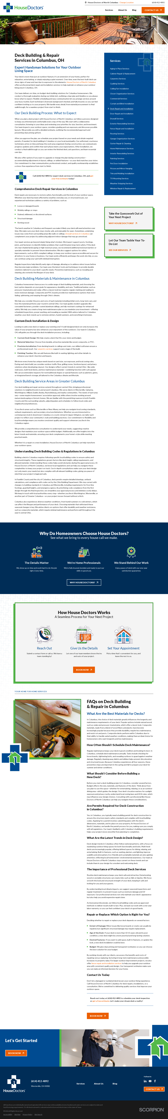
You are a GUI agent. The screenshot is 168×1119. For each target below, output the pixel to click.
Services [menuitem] (109, 10)
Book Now (82, 669)
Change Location (126, 2)
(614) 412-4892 (158, 2)
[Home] (23, 7)
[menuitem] (128, 68)
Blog (115, 1083)
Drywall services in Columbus (77, 234)
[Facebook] (155, 1081)
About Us (98, 1083)
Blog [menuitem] (134, 10)
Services (81, 1083)
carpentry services (45, 349)
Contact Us (151, 10)
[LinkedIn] (145, 1081)
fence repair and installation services (106, 963)
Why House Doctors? (82, 582)
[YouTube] (150, 1081)
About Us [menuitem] (122, 10)
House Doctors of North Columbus (81, 82)
